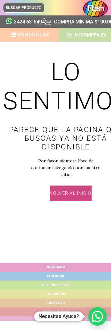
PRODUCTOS (34, 35)
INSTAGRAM (55, 267)
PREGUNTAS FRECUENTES (55, 318)
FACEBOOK (55, 276)
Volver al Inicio (71, 193)
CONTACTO (55, 303)
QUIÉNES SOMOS (55, 312)
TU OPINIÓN (55, 294)
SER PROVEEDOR (55, 285)
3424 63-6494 (26, 22)
